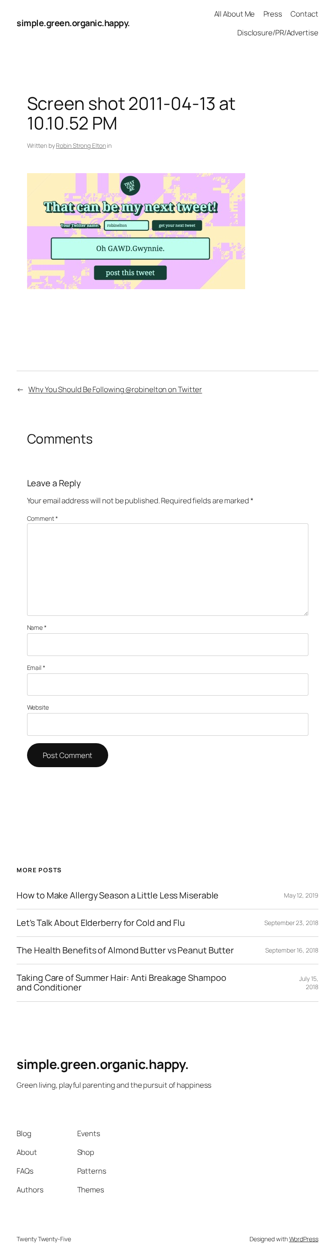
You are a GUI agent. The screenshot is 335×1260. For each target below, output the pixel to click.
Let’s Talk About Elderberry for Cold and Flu (101, 923)
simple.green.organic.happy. (73, 23)
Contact (304, 14)
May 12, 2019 (301, 895)
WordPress (303, 1239)
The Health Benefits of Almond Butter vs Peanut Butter (125, 950)
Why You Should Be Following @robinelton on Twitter (115, 389)
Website (38, 707)
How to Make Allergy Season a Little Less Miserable (118, 895)
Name (37, 627)
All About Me (234, 14)
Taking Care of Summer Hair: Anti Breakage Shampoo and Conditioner (121, 982)
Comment (42, 518)
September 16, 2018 (291, 950)
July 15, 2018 (308, 982)
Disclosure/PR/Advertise (277, 32)
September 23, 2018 (291, 923)
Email (36, 667)
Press (273, 14)
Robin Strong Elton (81, 145)
